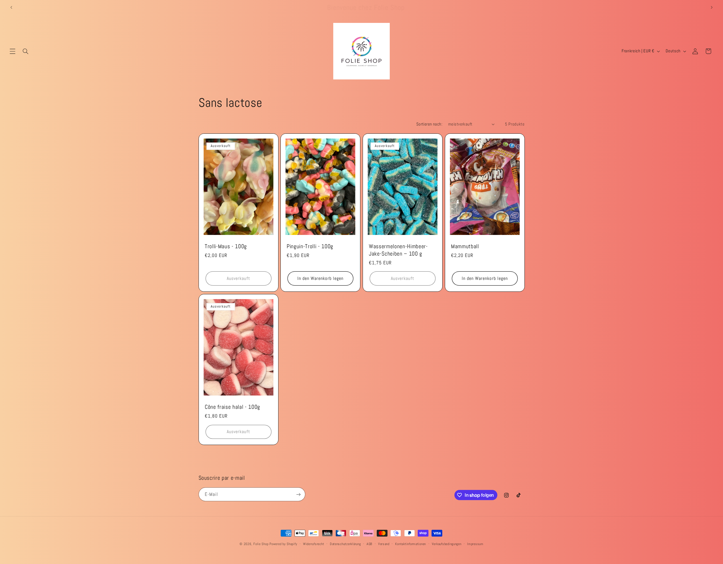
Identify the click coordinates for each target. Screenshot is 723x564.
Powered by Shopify (283, 544)
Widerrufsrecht (313, 544)
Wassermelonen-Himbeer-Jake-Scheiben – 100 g (398, 250)
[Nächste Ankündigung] (711, 7)
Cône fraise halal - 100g (232, 406)
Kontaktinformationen (410, 544)
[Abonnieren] (298, 494)
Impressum (475, 544)
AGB (369, 544)
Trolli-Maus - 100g (226, 246)
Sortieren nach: (429, 124)
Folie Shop (260, 544)
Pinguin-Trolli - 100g (310, 246)
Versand (383, 544)
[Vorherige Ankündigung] (11, 7)
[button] (12, 51)
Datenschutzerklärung (345, 544)
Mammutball (465, 246)
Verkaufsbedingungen (446, 544)
